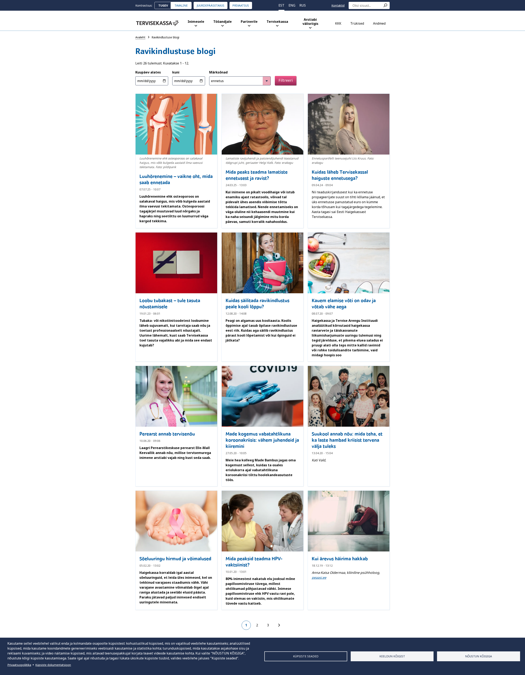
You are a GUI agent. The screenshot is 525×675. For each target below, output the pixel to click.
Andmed (379, 23)
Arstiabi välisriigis (310, 21)
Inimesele (196, 21)
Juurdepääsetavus (210, 5)
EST (281, 5)
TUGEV (163, 5)
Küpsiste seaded (305, 656)
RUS (302, 5)
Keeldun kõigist (392, 656)
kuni (175, 72)
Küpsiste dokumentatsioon (53, 665)
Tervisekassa (277, 21)
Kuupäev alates (148, 72)
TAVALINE (181, 5)
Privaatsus (240, 5)
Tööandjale (222, 21)
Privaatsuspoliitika (19, 665)
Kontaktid (338, 5)
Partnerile (249, 21)
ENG (292, 5)
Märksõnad (218, 72)
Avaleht (140, 37)
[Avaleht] (157, 23)
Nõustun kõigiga (478, 656)
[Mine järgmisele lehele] (278, 625)
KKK (338, 23)
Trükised (357, 23)
